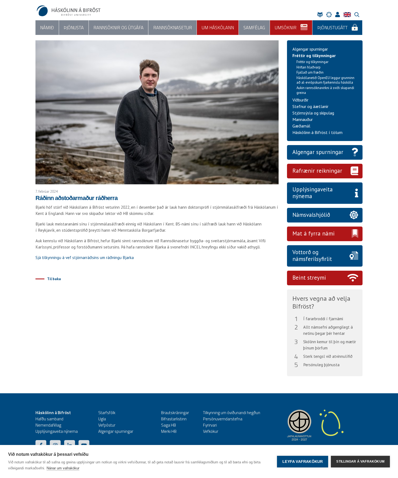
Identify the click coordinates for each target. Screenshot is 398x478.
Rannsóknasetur (172, 27)
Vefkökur (210, 431)
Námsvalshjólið (311, 214)
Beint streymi (309, 277)
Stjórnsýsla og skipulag (313, 113)
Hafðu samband (49, 419)
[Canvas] (330, 14)
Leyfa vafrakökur (302, 462)
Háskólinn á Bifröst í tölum (317, 132)
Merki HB (169, 431)
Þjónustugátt (332, 27)
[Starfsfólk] (339, 14)
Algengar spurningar (310, 49)
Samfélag (254, 27)
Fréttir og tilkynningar (314, 55)
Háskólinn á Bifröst (53, 413)
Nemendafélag (48, 425)
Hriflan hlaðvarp (308, 67)
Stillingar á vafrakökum (360, 461)
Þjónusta (74, 27)
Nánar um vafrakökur (63, 468)
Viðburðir (300, 100)
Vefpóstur (106, 425)
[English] (349, 14)
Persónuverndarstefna (222, 419)
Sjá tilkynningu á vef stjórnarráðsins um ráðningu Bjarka (84, 257)
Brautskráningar (175, 413)
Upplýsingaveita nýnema (312, 193)
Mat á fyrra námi (313, 233)
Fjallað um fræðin (310, 72)
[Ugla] (321, 14)
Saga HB (168, 425)
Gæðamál (301, 126)
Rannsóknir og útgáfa (118, 27)
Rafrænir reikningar (317, 170)
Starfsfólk (106, 413)
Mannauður (302, 119)
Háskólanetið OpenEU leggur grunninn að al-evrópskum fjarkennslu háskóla (325, 80)
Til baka (54, 278)
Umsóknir (285, 27)
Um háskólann (218, 27)
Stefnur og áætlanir (310, 106)
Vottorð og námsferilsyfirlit (312, 255)
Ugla (102, 419)
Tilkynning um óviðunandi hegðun (231, 413)
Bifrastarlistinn (174, 419)
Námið (47, 27)
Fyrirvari (210, 425)
